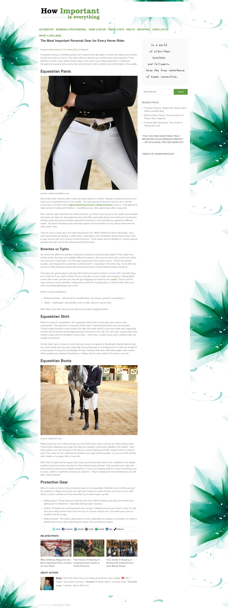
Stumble (101, 529)
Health (130, 29)
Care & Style (160, 29)
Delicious (120, 529)
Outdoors (84, 50)
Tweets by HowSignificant (158, 154)
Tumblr (91, 529)
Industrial (143, 29)
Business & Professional (71, 29)
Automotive (46, 29)
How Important (45, 605)
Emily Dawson (55, 50)
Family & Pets (116, 29)
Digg (110, 529)
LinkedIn (80, 529)
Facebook (69, 529)
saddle (113, 279)
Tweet (58, 529)
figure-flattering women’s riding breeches (91, 205)
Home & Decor (97, 29)
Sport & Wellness (50, 35)
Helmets (98, 508)
